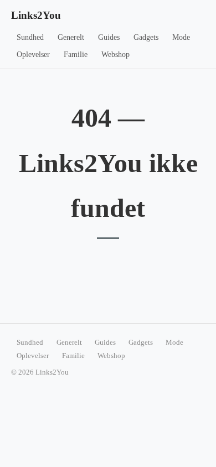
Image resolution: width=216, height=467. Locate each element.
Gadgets (145, 37)
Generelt (71, 37)
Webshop (115, 54)
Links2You (36, 15)
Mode (181, 37)
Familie (76, 54)
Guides (109, 37)
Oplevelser (33, 54)
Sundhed (30, 37)
